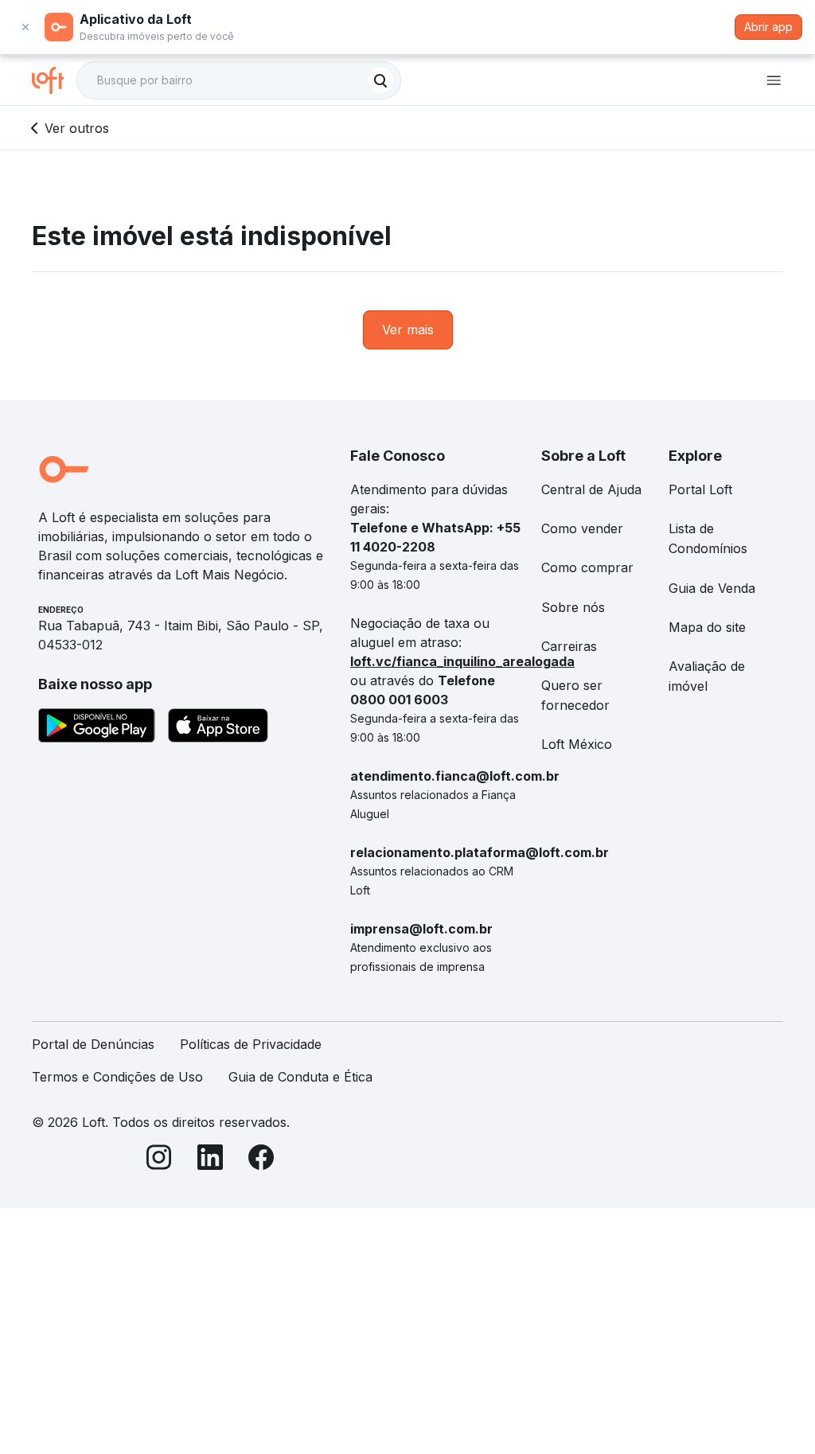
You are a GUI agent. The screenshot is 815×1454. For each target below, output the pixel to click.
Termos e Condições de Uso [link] (117, 1077)
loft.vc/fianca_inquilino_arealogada (462, 661)
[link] (408, 329)
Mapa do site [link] (707, 627)
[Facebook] (261, 1159)
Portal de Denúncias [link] (93, 1044)
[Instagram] (159, 1159)
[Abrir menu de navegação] (774, 80)
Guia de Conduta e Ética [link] (300, 1077)
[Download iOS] (218, 728)
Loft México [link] (576, 744)
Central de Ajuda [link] (591, 489)
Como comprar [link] (587, 567)
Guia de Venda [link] (712, 588)
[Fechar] (25, 27)
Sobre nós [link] (573, 607)
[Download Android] (96, 728)
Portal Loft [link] (700, 489)
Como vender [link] (582, 528)
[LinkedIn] (210, 1159)
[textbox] (238, 80)
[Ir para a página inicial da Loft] (54, 80)
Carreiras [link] (569, 646)
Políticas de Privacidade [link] (251, 1044)
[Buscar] (380, 80)
